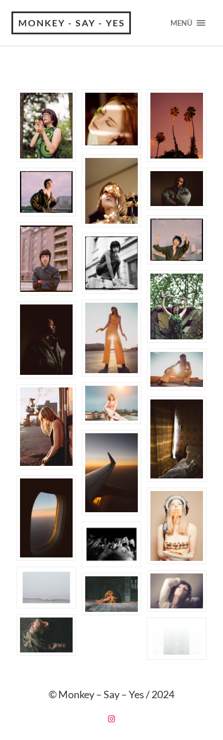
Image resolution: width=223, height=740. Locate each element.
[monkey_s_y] (111, 718)
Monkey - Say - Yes (71, 22)
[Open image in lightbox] (46, 125)
